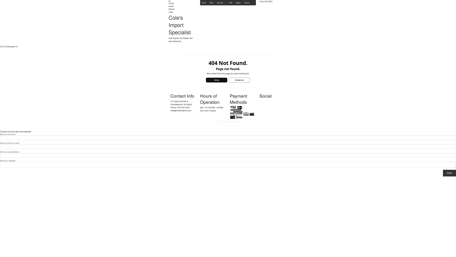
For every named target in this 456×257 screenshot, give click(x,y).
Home (204, 3)
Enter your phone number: (10, 143)
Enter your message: (8, 160)
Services (220, 3)
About (211, 3)
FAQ (230, 3)
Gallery (238, 3)
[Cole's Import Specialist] (171, 6)
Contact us (239, 80)
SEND (449, 173)
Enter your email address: (9, 152)
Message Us (12, 46)
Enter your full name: (8, 134)
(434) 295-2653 (265, 1)
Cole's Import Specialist (180, 25)
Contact (246, 3)
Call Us (3, 46)
